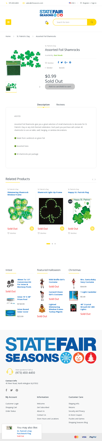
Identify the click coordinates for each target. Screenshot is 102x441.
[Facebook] (58, 62)
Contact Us (41, 415)
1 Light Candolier (88, 292)
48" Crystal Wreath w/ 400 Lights (87, 306)
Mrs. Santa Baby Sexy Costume (88, 280)
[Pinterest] (70, 62)
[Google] (66, 62)
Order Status (11, 411)
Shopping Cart (11, 407)
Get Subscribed (43, 407)
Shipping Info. (74, 403)
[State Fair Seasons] (51, 12)
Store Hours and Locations (48, 418)
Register (86, 3)
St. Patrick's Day (23, 36)
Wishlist (50, 63)
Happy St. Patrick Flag (78, 192)
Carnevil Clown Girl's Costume (56, 293)
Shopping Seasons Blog (78, 422)
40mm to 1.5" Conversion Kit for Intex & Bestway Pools (24, 283)
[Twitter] (62, 62)
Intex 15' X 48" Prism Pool (24, 298)
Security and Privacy (77, 411)
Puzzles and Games (76, 418)
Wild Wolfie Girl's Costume (57, 280)
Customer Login (12, 403)
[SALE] (81, 211)
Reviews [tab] (60, 104)
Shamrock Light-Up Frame (50, 192)
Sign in (93, 3)
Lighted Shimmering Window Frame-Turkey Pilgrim (56, 308)
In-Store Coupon (75, 415)
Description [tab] (43, 104)
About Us (41, 411)
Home (8, 36)
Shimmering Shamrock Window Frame (17, 193)
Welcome (41, 403)
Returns (72, 407)
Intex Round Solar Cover (23, 310)
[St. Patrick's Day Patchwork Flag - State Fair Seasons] (8, 431)
